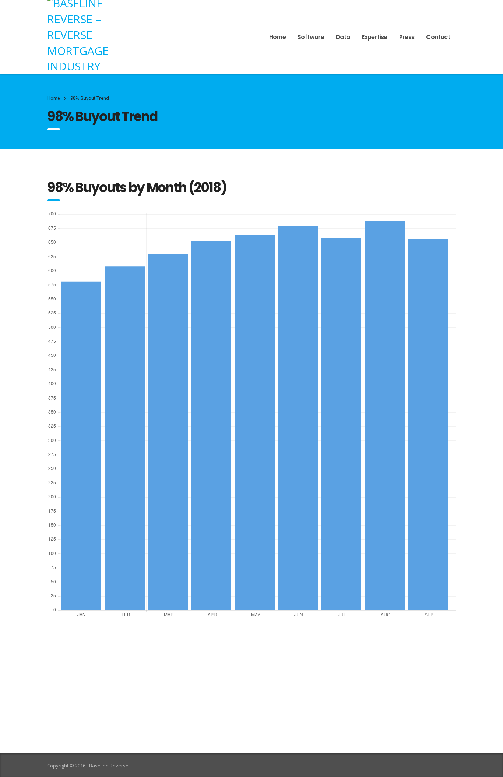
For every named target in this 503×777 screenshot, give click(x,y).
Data (343, 37)
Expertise (374, 37)
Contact (438, 37)
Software (311, 37)
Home (277, 37)
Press (407, 37)
